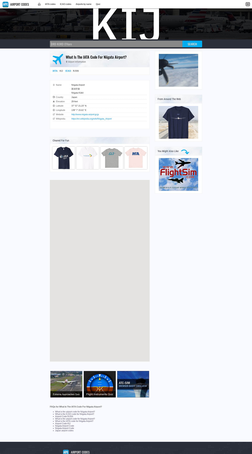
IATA (55, 71)
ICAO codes (65, 4)
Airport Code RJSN (64, 416)
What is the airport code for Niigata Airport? (75, 412)
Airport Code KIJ (62, 423)
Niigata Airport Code (64, 426)
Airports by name (83, 4)
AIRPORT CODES (19, 4)
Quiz (98, 4)
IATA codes (50, 4)
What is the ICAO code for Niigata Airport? (74, 414)
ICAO (68, 71)
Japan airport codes (64, 430)
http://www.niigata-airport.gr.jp (85, 114)
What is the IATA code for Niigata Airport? (74, 421)
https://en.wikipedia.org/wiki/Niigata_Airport (91, 119)
